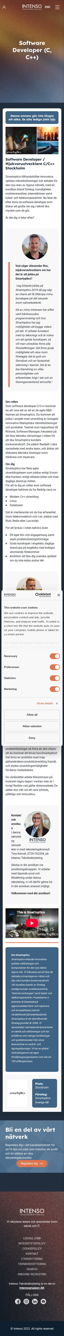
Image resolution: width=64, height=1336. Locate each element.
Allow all (32, 714)
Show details (45, 703)
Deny (32, 737)
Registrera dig (29, 1163)
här (52, 119)
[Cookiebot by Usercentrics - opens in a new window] (37, 595)
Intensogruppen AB (31, 1288)
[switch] (55, 667)
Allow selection (32, 726)
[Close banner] (58, 595)
